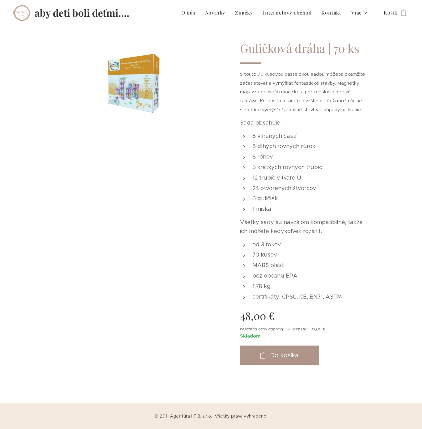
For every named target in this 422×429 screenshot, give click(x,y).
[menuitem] (190, 12)
